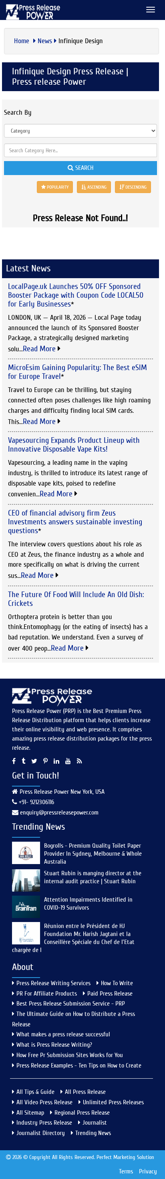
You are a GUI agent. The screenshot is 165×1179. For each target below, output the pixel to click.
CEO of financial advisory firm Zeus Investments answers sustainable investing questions (75, 521)
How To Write (117, 983)
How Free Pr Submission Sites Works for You (69, 1055)
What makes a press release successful (63, 1034)
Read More (40, 348)
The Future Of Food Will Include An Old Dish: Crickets (76, 599)
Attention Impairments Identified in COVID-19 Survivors (88, 903)
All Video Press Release (44, 1102)
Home (22, 41)
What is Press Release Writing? (54, 1044)
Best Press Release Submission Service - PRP (70, 1003)
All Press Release (85, 1091)
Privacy (148, 1171)
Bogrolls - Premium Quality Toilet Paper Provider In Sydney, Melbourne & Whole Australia (93, 853)
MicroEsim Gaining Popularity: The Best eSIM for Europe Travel (77, 372)
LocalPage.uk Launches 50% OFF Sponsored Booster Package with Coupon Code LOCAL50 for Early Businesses (75, 295)
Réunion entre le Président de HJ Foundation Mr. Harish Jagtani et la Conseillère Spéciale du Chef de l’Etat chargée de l (73, 937)
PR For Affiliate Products (46, 993)
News (45, 41)
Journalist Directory (40, 1133)
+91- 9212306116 (35, 802)
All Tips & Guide (35, 1091)
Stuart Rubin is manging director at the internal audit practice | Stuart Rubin (92, 877)
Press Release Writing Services (53, 983)
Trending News (93, 1133)
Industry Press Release (44, 1122)
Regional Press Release (82, 1112)
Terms (126, 1171)
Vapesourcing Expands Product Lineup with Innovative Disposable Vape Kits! (74, 445)
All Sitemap (30, 1112)
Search (83, 167)
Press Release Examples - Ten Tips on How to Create (78, 1065)
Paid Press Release (110, 993)
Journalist (94, 1122)
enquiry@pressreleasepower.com (59, 812)
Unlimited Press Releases (113, 1102)
